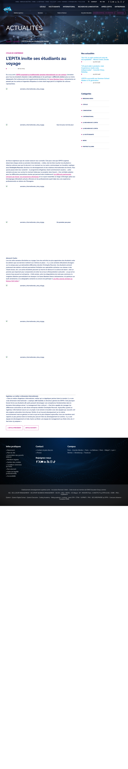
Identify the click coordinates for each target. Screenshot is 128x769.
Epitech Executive (32, 497)
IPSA (117, 493)
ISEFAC (68, 493)
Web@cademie (56, 497)
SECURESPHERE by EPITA (100, 497)
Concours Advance (115, 497)
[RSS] (118, 2)
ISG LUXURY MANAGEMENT (20, 493)
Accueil (8, 41)
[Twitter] (111, 2)
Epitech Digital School (19, 497)
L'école (85, 104)
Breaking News (88, 98)
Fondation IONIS (64, 499)
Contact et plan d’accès (45, 450)
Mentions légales (13, 459)
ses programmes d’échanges (29, 177)
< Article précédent (14, 427)
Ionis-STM (71, 497)
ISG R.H (58, 493)
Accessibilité (11, 476)
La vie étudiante (88, 134)
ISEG (62, 493)
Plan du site (11, 453)
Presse (39, 453)
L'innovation (87, 110)
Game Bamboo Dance (56, 79)
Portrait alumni (88, 146)
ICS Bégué (74, 493)
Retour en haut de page (118, 761)
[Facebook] (108, 2)
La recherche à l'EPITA (90, 122)
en (104, 1)
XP (80, 493)
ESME (113, 493)
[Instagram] (121, 2)
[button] (43, 6)
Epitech (8, 497)
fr (100, 1)
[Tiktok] (123, 2)
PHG (89, 497)
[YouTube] (113, 2)
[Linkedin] (116, 2)
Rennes (70, 453)
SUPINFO (83, 497)
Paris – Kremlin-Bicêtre (75, 450)
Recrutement (11, 469)
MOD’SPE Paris (86, 493)
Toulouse (87, 453)
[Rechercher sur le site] (89, 2)
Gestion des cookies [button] (14, 462)
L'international (88, 116)
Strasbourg (78, 453)
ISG (9, 493)
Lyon (113, 450)
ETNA (77, 497)
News (84, 140)
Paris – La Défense (91, 450)
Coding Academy (44, 497)
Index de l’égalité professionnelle (12, 472)
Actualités (16, 41)
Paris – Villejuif (104, 450)
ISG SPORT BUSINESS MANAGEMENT (42, 493)
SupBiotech (64, 494)
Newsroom (11, 450)
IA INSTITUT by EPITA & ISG (101, 493)
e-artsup (64, 497)
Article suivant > (31, 427)
